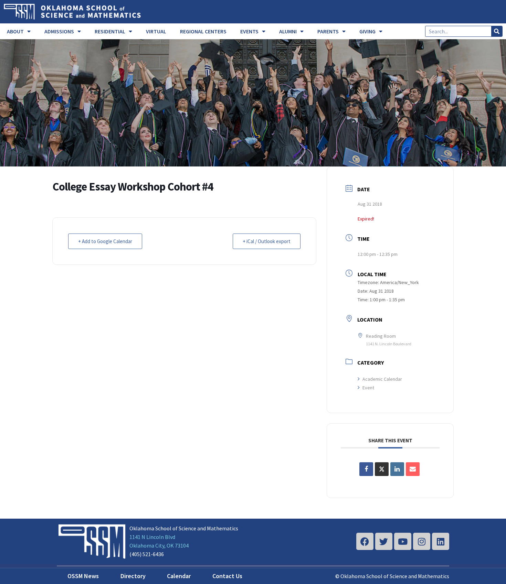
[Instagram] (421, 541)
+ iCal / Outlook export (267, 241)
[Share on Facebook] (366, 469)
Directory (133, 576)
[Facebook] (364, 541)
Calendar (179, 576)
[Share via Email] (413, 469)
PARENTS (328, 31)
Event (368, 388)
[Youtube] (402, 541)
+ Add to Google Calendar (105, 241)
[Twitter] (383, 541)
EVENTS (249, 31)
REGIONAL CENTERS (203, 31)
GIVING (367, 31)
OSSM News (83, 576)
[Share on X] (382, 469)
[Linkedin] (440, 541)
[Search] (496, 31)
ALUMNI (288, 31)
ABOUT (15, 31)
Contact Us (227, 576)
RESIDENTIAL (110, 31)
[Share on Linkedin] (397, 469)
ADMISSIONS (59, 31)
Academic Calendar (382, 379)
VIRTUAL (156, 31)
